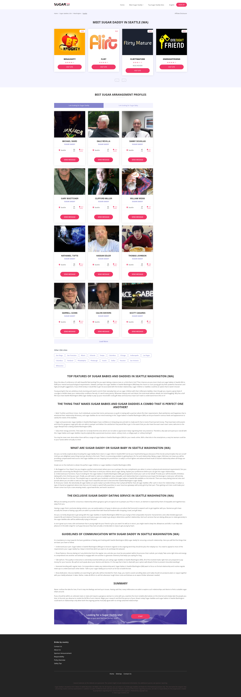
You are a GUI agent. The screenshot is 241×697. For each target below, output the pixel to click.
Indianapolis (134, 355)
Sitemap (119, 674)
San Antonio (134, 360)
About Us (57, 650)
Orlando (92, 355)
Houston (123, 360)
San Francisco (71, 355)
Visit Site (69, 67)
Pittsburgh (94, 360)
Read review (137, 66)
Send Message (69, 160)
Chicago (123, 355)
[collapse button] (103, 341)
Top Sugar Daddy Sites (156, 5)
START (140, 616)
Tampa (102, 355)
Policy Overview (59, 660)
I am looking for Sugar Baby (128, 105)
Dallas (113, 360)
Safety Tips (58, 663)
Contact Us (127, 674)
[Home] (63, 4)
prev (117, 80)
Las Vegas (146, 355)
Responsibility (59, 657)
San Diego (59, 355)
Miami (83, 355)
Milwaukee (59, 366)
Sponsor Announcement (63, 653)
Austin (104, 360)
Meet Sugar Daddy (135, 5)
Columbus (112, 355)
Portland (70, 360)
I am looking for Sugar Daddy (79, 105)
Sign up (182, 5)
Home (122, 5)
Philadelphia (82, 360)
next (124, 80)
